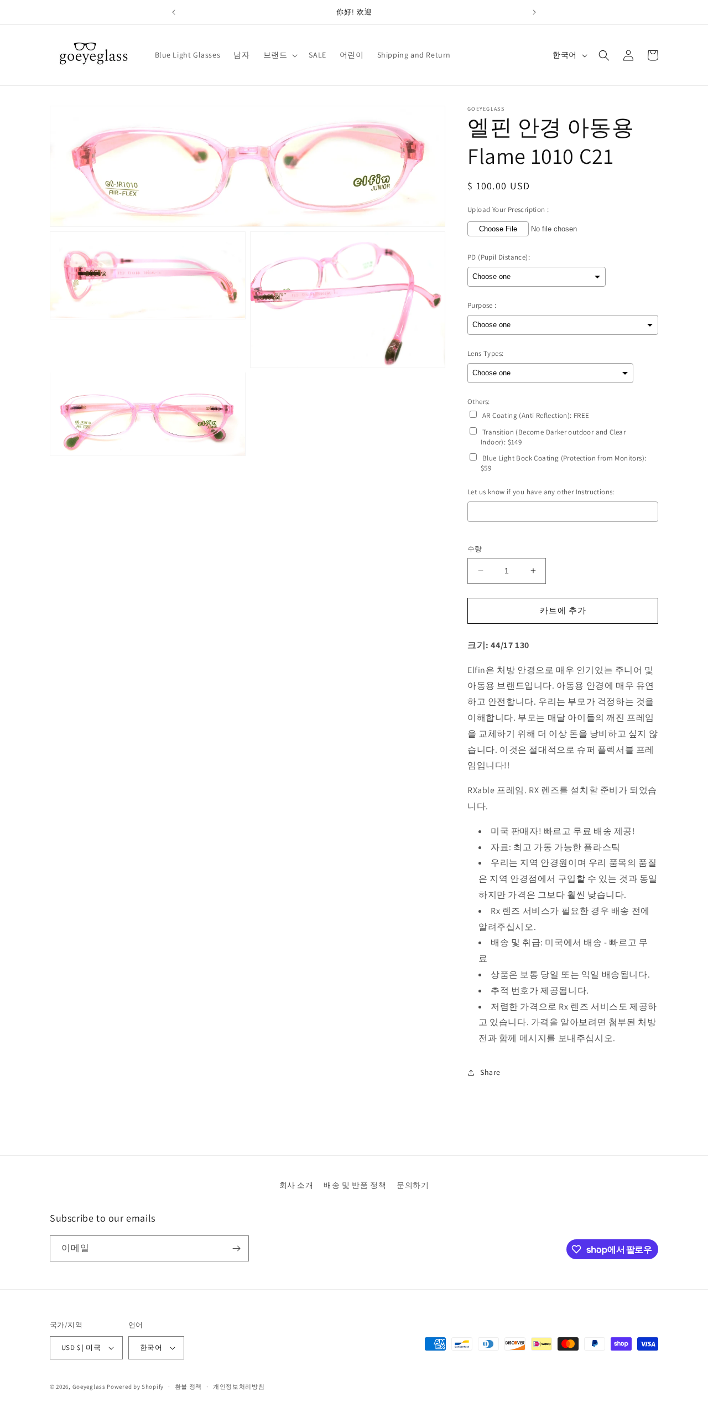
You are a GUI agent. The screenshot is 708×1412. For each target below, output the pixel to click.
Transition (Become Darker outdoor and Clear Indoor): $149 (553, 437)
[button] (280, 54)
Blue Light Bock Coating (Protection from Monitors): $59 (563, 463)
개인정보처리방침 (239, 1386)
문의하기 (413, 1185)
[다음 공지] (534, 12)
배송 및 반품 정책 (355, 1185)
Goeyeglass (89, 1386)
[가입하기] (236, 1248)
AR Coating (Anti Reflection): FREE (536, 415)
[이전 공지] (174, 12)
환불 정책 (188, 1386)
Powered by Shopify (135, 1386)
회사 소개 (296, 1185)
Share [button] (490, 1072)
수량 (474, 549)
